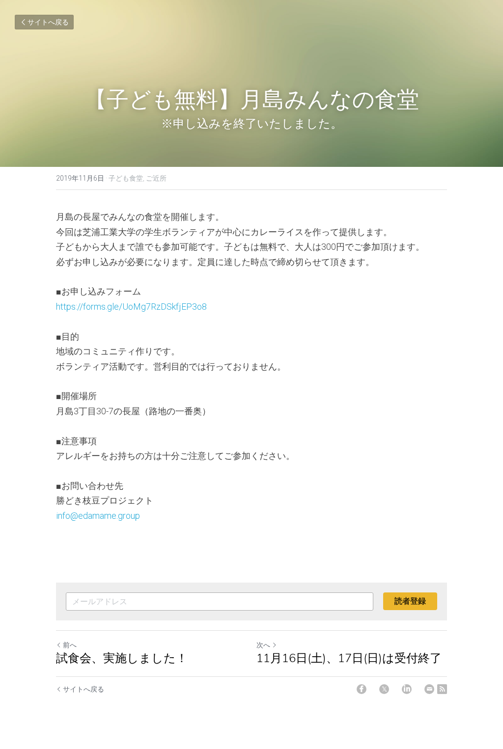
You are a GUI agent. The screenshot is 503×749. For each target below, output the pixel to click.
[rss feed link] (442, 689)
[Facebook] (361, 689)
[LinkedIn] (407, 689)
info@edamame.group (102, 515)
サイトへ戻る (48, 22)
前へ (70, 645)
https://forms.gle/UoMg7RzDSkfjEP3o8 (131, 306)
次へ (263, 645)
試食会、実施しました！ (122, 658)
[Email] (429, 689)
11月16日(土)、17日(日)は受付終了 (349, 658)
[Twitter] (384, 689)
